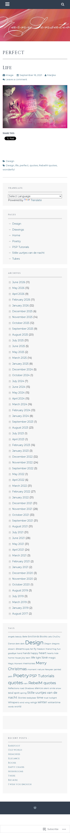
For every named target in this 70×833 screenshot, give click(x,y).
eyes (27, 649)
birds (36, 636)
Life (7, 68)
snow (58, 688)
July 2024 (18, 381)
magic (52, 657)
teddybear (31, 698)
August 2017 (20, 613)
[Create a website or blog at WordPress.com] (35, 807)
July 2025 (18, 340)
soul (10, 692)
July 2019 (18, 596)
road (22, 688)
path (10, 676)
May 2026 (18, 288)
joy (23, 657)
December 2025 (22, 311)
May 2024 (18, 392)
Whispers (13, 702)
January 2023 (20, 450)
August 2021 (20, 526)
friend (49, 649)
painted (57, 669)
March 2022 (19, 485)
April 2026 (18, 293)
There (11, 775)
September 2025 (22, 328)
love (45, 657)
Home (16, 235)
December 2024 (22, 369)
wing (27, 702)
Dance (11, 643)
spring (23, 693)
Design (10, 161)
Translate (36, 200)
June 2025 (18, 346)
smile (52, 688)
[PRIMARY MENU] (7, 4)
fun (59, 649)
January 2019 (20, 607)
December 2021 (22, 503)
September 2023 (22, 421)
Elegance (14, 758)
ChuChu (56, 637)
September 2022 (22, 468)
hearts (50, 653)
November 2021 (22, 509)
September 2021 (22, 520)
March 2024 (19, 404)
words (11, 707)
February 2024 (21, 410)
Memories (14, 754)
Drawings (18, 229)
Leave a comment (16, 79)
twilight (53, 698)
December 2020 (22, 573)
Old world (15, 749)
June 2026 (18, 282)
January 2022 (20, 497)
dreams (20, 648)
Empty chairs (16, 767)
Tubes (16, 258)
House (18, 658)
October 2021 (20, 514)
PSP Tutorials (20, 247)
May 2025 (18, 352)
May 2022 (18, 474)
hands (26, 653)
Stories (22, 697)
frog (54, 649)
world (17, 706)
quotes (34, 165)
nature (40, 669)
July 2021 (18, 532)
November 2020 (22, 578)
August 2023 (20, 427)
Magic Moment (15, 663)
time (40, 697)
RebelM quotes (48, 165)
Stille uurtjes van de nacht (28, 252)
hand (19, 653)
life (17, 165)
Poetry (16, 241)
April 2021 (18, 549)
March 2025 (19, 357)
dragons (55, 644)
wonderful (9, 169)
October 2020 (21, 584)
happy (34, 653)
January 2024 (20, 416)
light (38, 657)
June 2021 (18, 538)
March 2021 (19, 555)
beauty (18, 637)
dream (11, 649)
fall (31, 649)
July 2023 (18, 433)
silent (46, 688)
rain (26, 683)
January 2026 (20, 305)
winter (42, 702)
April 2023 (18, 439)
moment (32, 669)
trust (46, 698)
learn (28, 658)
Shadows (29, 688)
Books (43, 636)
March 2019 (19, 602)
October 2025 (20, 323)
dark (22, 644)
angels (11, 636)
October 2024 (21, 375)
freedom (41, 649)
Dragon (47, 644)
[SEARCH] (63, 4)
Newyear (49, 669)
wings (33, 702)
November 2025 (22, 317)
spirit (17, 692)
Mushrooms (15, 771)
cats (50, 636)
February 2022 (21, 491)
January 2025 (20, 363)
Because (13, 780)
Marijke (51, 75)
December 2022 (22, 456)
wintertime (54, 702)
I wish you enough (20, 784)
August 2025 (20, 334)
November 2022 (22, 462)
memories (29, 663)
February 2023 (21, 445)
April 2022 (18, 479)
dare (17, 644)
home (11, 658)
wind (22, 702)
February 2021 (21, 561)
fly (35, 649)
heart (42, 653)
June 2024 (18, 386)
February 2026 (21, 299)
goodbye (12, 653)
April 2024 (18, 398)
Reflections (13, 688)
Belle (24, 636)
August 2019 (20, 590)
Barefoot (14, 745)
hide (56, 653)
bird (30, 636)
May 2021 (18, 544)
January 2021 (20, 567)
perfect (24, 165)
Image (9, 75)
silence (39, 688)
